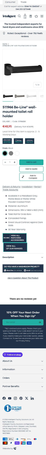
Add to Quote (31, 169)
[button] (36, 16)
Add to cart (31, 162)
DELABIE (6, 121)
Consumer (10, 2)
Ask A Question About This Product (23, 278)
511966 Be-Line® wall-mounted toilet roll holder (20, 45)
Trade (23, 2)
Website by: (9, 448)
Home (5, 44)
